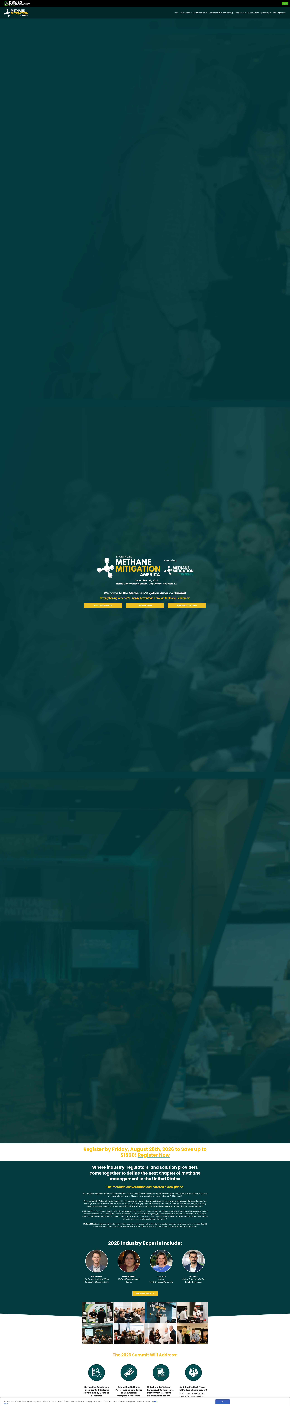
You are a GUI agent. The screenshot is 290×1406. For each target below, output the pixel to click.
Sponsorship (265, 13)
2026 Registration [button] (145, 605)
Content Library (253, 13)
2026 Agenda (185, 13)
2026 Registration (279, 13)
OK (223, 1402)
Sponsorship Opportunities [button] (187, 605)
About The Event (199, 13)
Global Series (240, 13)
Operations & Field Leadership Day (221, 13)
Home (176, 13)
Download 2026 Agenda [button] (103, 605)
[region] (145, 1402)
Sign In (285, 3)
